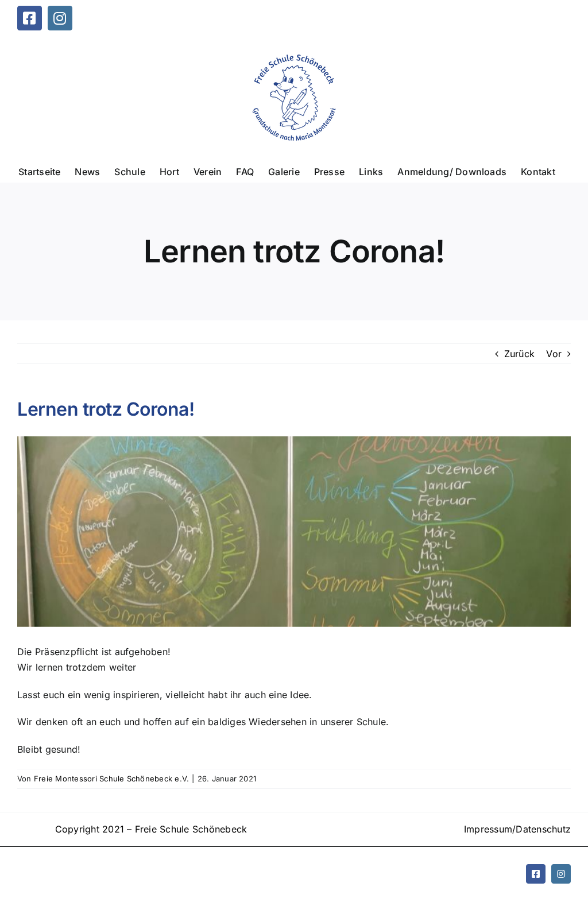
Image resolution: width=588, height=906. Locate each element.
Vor (554, 353)
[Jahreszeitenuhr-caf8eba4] (294, 531)
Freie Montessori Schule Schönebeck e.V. (111, 778)
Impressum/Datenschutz (517, 829)
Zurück (519, 353)
